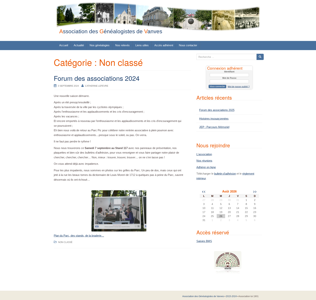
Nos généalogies (100, 45)
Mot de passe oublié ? (239, 86)
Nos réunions (204, 160)
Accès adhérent (163, 45)
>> (255, 191)
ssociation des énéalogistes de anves (110, 31)
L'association (204, 154)
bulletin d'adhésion (225, 173)
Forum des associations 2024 (97, 78)
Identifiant (229, 71)
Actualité (79, 45)
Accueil (63, 45)
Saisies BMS (204, 241)
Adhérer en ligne (206, 167)
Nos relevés (122, 45)
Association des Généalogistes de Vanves (203, 296)
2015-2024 (231, 296)
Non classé (65, 242)
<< (204, 191)
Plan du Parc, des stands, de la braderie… (79, 235)
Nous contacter (188, 45)
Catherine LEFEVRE (96, 86)
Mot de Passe (229, 78)
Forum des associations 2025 (216, 110)
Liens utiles (142, 45)
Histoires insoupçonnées (214, 118)
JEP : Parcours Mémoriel (214, 127)
